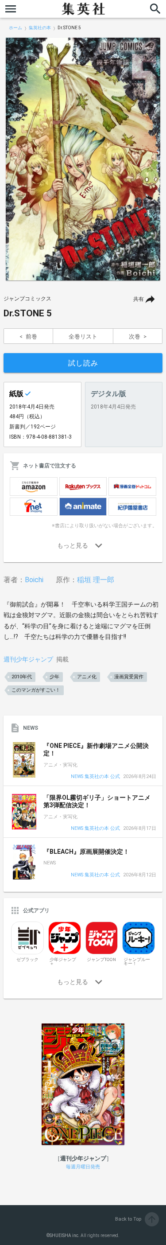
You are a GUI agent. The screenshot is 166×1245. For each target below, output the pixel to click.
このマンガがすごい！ (36, 690)
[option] (83, 159)
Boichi (34, 580)
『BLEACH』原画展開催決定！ (86, 851)
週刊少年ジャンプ (28, 659)
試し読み (83, 363)
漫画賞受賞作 (128, 677)
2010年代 (22, 677)
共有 (138, 299)
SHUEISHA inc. (65, 1235)
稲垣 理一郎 (95, 580)
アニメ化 (87, 677)
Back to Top (136, 1219)
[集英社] (83, 9)
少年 (54, 677)
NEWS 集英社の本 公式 (95, 776)
